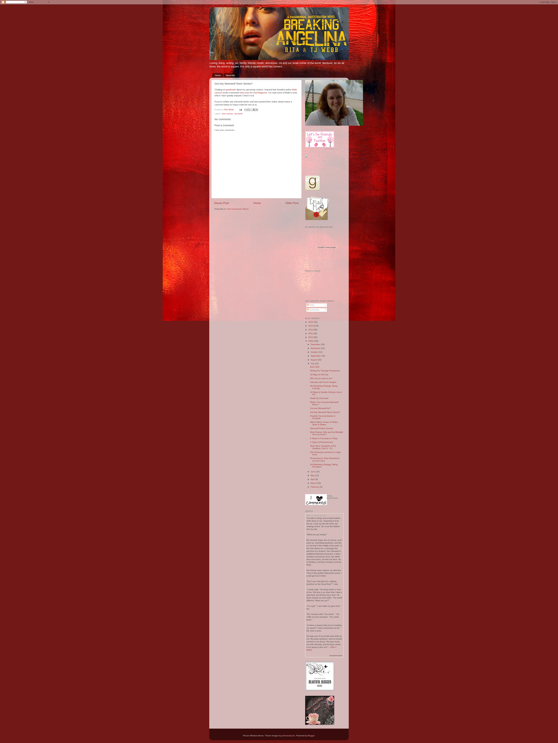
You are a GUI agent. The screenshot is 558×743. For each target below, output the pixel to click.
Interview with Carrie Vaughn (323, 382)
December (316, 344)
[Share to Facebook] (254, 109)
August (314, 360)
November (316, 348)
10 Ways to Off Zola (319, 375)
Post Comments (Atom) (237, 209)
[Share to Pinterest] (256, 109)
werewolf (238, 114)
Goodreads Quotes (335, 655)
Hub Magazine (260, 93)
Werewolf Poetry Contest (321, 428)
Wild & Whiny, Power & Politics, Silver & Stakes (324, 423)
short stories (227, 114)
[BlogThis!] (248, 109)
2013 (311, 326)
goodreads (231, 89)
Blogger (311, 736)
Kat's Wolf (314, 367)
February (315, 487)
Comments (314, 310)
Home (218, 75)
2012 (311, 330)
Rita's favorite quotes (316, 515)
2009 (311, 341)
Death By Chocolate (319, 398)
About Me (230, 75)
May (313, 475)
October (315, 352)
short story (244, 93)
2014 (311, 322)
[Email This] (245, 109)
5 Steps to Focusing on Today (324, 438)
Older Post (292, 203)
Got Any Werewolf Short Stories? (325, 412)
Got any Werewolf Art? (320, 408)
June (313, 472)
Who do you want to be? (321, 378)
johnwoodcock (288, 736)
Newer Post (221, 203)
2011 (310, 333)
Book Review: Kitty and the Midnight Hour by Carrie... (326, 433)
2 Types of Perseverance (321, 442)
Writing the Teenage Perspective (325, 371)
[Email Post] (240, 110)
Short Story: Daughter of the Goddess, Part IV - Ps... (323, 447)
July (313, 363)
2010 (311, 337)
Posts (311, 305)
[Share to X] (251, 109)
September (316, 356)
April (313, 479)
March (314, 483)
